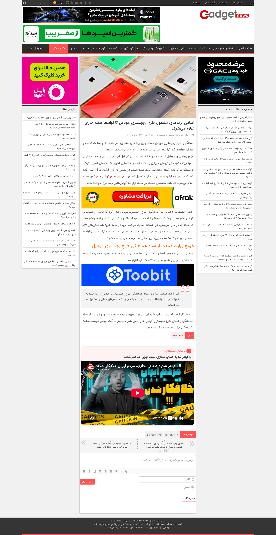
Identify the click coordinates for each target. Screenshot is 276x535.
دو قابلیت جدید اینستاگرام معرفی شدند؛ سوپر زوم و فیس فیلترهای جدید (112, 444)
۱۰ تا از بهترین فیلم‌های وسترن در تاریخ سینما (54, 176)
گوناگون (128, 48)
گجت (114, 48)
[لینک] (126, 471)
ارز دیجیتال (40, 48)
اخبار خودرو (198, 48)
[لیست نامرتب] (110, 471)
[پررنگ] (84, 471)
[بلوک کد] (121, 471)
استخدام (196, 3)
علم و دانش (178, 48)
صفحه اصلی (245, 48)
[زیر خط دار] (94, 471)
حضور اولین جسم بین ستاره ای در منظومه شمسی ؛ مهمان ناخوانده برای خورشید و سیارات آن (164, 445)
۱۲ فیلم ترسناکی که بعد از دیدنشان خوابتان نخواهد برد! (49, 224)
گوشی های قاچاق (154, 434)
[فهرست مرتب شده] (105, 471)
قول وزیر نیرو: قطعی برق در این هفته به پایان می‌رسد (50, 117)
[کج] (89, 471)
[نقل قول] (115, 471)
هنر (87, 48)
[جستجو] (24, 3)
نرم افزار (100, 48)
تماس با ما (236, 3)
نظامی (74, 48)
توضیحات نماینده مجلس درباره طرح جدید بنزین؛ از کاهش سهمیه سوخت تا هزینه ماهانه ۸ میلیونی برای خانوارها (228, 173)
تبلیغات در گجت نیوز (216, 3)
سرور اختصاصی (141, 527)
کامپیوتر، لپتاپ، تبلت (152, 48)
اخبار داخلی (59, 48)
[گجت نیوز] (224, 20)
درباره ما (250, 3)
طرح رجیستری (118, 176)
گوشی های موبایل (222, 48)
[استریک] (100, 471)
